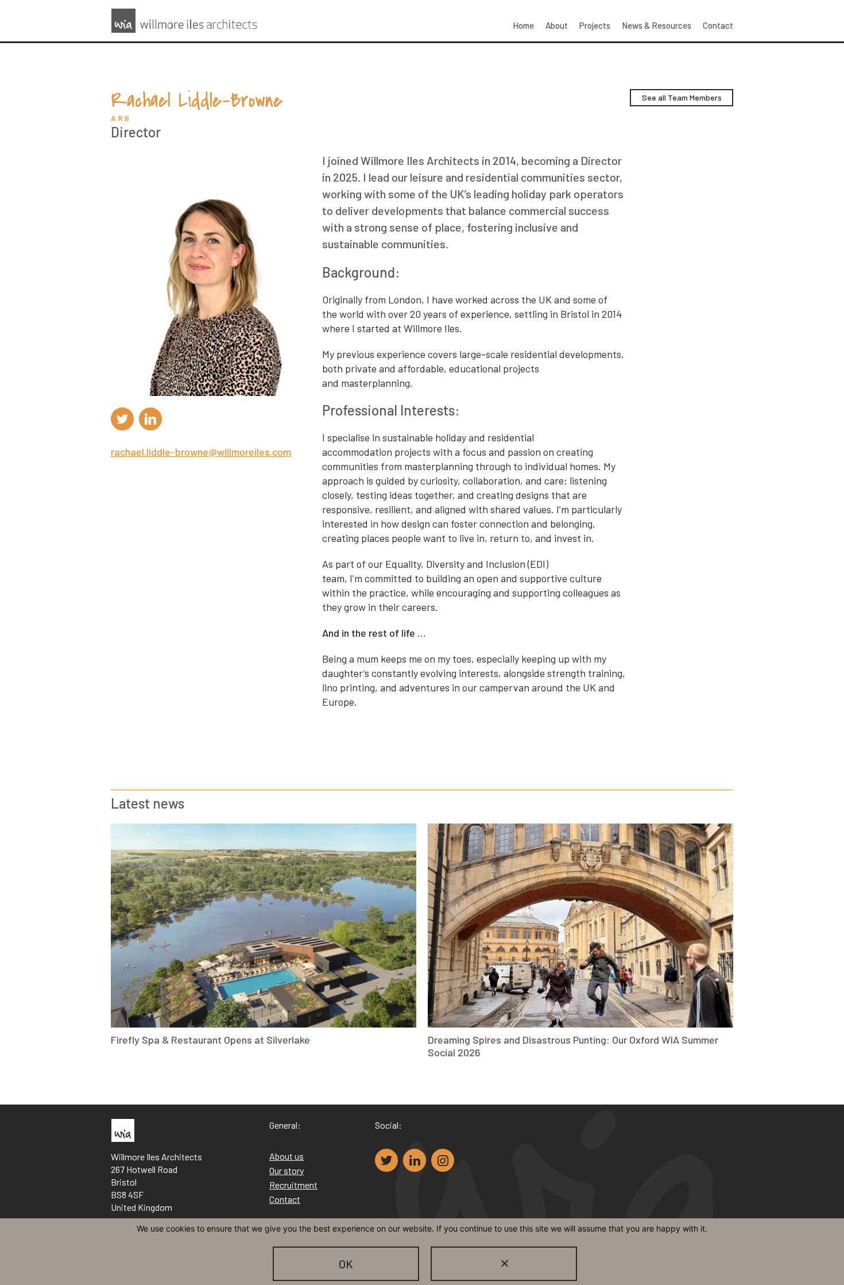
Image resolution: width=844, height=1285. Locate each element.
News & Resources (656, 25)
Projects (594, 25)
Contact (718, 25)
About (556, 25)
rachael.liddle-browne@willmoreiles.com (201, 451)
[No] (504, 1263)
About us (286, 1156)
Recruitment (293, 1184)
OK (346, 1264)
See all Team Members (682, 97)
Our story (286, 1170)
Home (523, 25)
